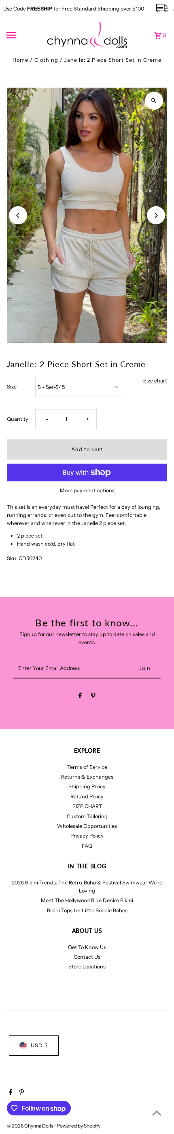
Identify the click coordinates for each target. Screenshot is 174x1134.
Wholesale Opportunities (87, 826)
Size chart (155, 381)
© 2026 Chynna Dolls (30, 1126)
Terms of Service (87, 767)
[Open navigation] (24, 35)
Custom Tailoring (87, 816)
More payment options (87, 490)
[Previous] (18, 215)
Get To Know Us (87, 947)
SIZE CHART (87, 806)
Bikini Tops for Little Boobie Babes (87, 910)
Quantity (17, 419)
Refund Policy (87, 797)
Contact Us (87, 957)
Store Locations (87, 967)
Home (20, 60)
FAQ (87, 846)
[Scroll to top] (157, 1113)
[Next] (156, 215)
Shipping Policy (87, 786)
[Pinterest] (93, 697)
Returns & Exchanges (87, 777)
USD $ (39, 1045)
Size (12, 387)
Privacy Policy (87, 836)
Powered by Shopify (78, 1126)
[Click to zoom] (154, 101)
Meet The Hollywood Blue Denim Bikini (87, 900)
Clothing (46, 60)
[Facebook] (80, 697)
